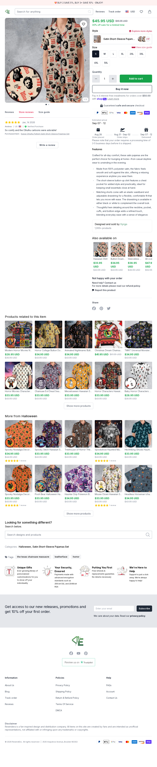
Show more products (79, 405)
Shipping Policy (63, 691)
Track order (114, 11)
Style (95, 30)
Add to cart (136, 78)
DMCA (59, 710)
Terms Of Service (64, 704)
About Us (9, 685)
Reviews (100, 11)
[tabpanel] (47, 134)
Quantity (97, 71)
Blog (7, 691)
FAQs (108, 685)
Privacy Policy (63, 685)
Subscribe (144, 608)
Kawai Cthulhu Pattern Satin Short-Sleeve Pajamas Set (45, 134)
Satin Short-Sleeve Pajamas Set (51, 546)
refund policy (133, 286)
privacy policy (137, 616)
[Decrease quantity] (96, 79)
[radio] (95, 53)
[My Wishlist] (141, 11)
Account (110, 691)
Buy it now (122, 89)
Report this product (105, 290)
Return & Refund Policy (67, 698)
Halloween (29, 416)
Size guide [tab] (44, 112)
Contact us (110, 282)
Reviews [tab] (9, 112)
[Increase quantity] (113, 79)
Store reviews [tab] (26, 112)
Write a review (47, 145)
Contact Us (111, 698)
